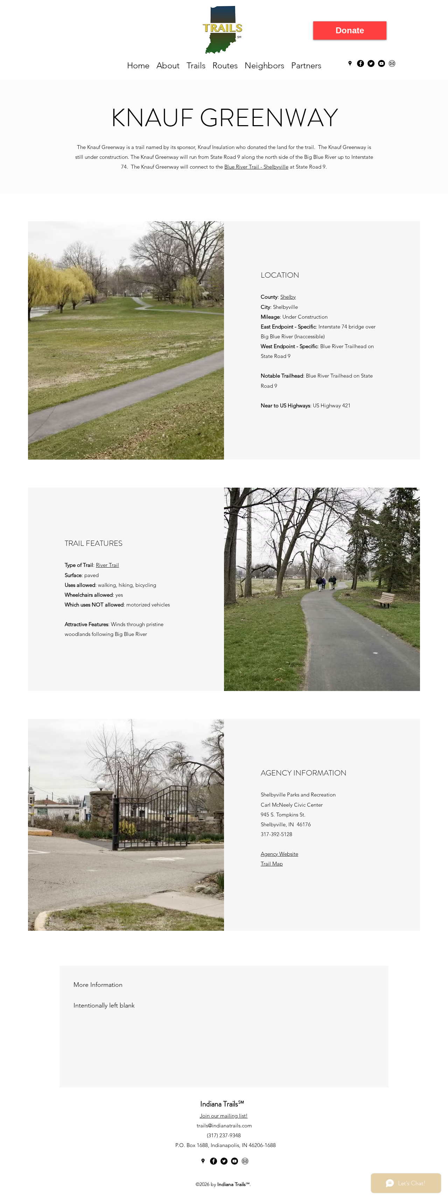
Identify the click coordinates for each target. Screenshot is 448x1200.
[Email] (392, 63)
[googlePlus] (234, 1161)
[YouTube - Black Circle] (381, 63)
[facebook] (360, 63)
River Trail (107, 565)
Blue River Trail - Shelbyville (256, 166)
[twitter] (371, 63)
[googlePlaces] (350, 63)
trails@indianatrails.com (224, 1125)
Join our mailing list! (224, 1115)
